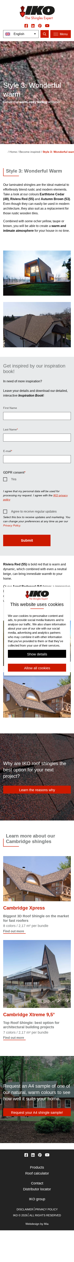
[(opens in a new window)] (26, 25)
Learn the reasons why (37, 790)
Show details (37, 654)
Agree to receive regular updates (34, 511)
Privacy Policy (11, 525)
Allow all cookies (37, 668)
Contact (37, 1183)
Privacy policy (46, 1209)
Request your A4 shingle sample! (37, 1113)
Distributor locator (37, 1189)
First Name (10, 407)
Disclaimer (25, 1209)
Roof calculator (37, 1173)
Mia (46, 1223)
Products (37, 1167)
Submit (27, 540)
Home (13, 151)
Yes (13, 479)
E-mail (7, 451)
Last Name (10, 429)
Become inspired (29, 151)
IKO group (37, 1199)
